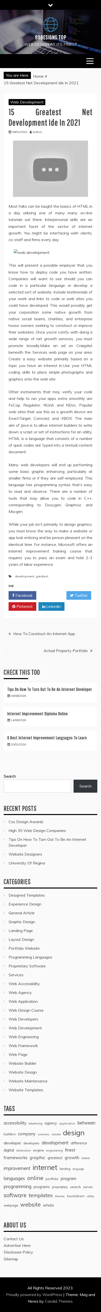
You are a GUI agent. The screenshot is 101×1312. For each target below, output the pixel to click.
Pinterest (24, 606)
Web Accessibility (24, 983)
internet (45, 1167)
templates (41, 1195)
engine (38, 1150)
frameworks (15, 1157)
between (86, 1123)
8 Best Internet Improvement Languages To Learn (47, 737)
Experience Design (25, 904)
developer (12, 1142)
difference (79, 1143)
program (68, 1178)
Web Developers (23, 1019)
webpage (11, 1205)
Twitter (81, 595)
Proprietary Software (27, 965)
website (30, 1204)
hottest (85, 1158)
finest (70, 1149)
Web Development (27, 102)
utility (90, 1196)
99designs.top (50, 37)
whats (48, 1205)
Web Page (18, 1054)
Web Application (23, 1001)
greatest (42, 576)
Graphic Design (22, 921)
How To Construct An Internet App (44, 633)
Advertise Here (17, 1245)
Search (10, 776)
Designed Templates (27, 895)
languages (14, 1178)
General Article (22, 912)
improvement (17, 1168)
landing (65, 1169)
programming (17, 1186)
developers (31, 1143)
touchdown (76, 1196)
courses (43, 1134)
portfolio (52, 1179)
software (15, 1195)
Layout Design (21, 939)
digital (9, 1150)
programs (42, 1186)
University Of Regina (27, 862)
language (78, 1169)
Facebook (23, 595)
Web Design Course (26, 1010)
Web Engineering (24, 1036)
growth (72, 1157)
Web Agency (20, 992)
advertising (35, 1123)
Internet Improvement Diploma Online (37, 713)
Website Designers (25, 854)
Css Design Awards (26, 821)
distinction (23, 1150)
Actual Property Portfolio (66, 650)
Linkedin (53, 606)
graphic (37, 1157)
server (88, 1187)
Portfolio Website (24, 948)
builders (10, 1134)
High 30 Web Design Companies (37, 830)
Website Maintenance (28, 1081)
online (35, 1177)
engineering (54, 1150)
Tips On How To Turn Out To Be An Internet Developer (49, 689)
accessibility (15, 1122)
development (24, 576)
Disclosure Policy (18, 1252)
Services (16, 974)
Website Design (23, 1072)
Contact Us (14, 1238)
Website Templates (26, 1089)
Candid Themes (59, 1301)
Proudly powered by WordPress (34, 1294)
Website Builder (22, 1063)
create (56, 1134)
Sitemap (11, 1258)
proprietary (60, 1187)
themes (60, 1196)
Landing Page (21, 930)
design (74, 1132)
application (67, 1123)
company (27, 1133)
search (75, 1187)
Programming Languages (30, 957)
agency (51, 1123)
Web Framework (23, 1045)
